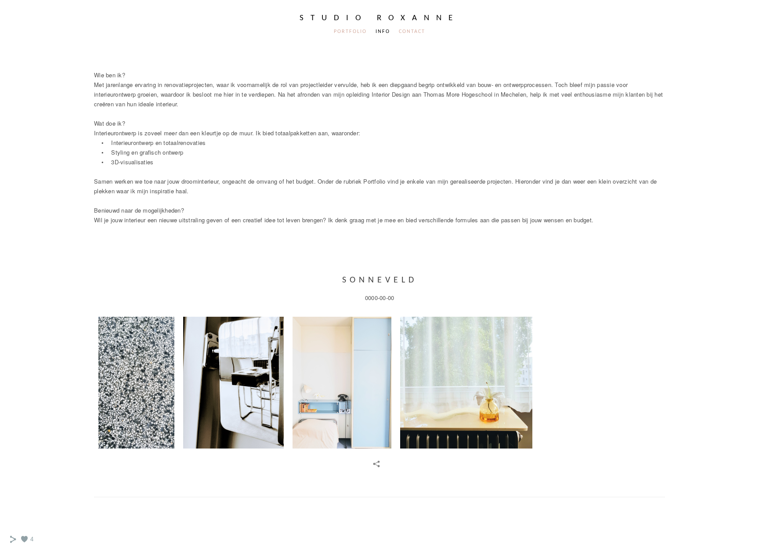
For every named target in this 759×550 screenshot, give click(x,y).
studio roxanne (379, 18)
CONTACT (412, 31)
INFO (383, 31)
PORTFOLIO (350, 31)
